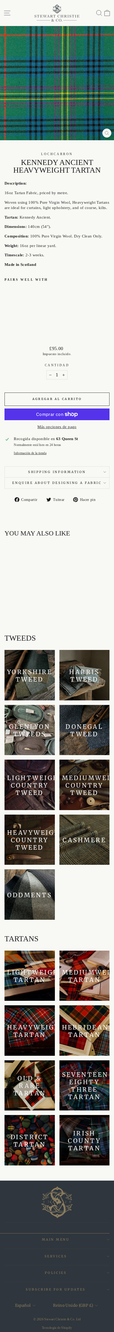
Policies (56, 1273)
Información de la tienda (30, 453)
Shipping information (57, 472)
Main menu (56, 1239)
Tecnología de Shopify (57, 1328)
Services (56, 1256)
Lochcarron (57, 154)
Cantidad (57, 365)
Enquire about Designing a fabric (57, 483)
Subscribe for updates (55, 1289)
